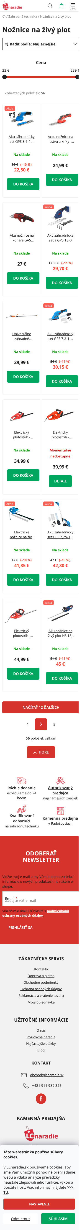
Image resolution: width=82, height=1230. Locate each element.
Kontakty (41, 969)
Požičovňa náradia (41, 1037)
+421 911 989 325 (47, 1085)
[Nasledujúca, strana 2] (41, 724)
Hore (44, 752)
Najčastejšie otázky (41, 1043)
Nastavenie (39, 1204)
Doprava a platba (41, 975)
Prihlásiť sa (20, 927)
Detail (60, 481)
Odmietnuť (20, 1218)
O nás (41, 1030)
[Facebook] (41, 1098)
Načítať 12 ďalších (41, 707)
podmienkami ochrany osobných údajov (35, 913)
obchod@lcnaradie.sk (47, 1075)
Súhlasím (58, 1218)
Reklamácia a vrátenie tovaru (41, 995)
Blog (41, 1050)
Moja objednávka (41, 1002)
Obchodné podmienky (41, 982)
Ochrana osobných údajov (41, 988)
